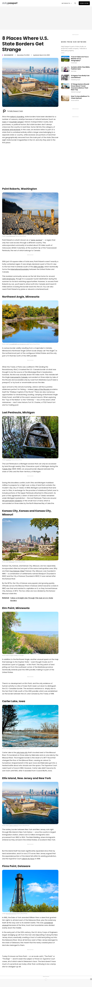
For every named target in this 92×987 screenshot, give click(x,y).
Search (75, 3)
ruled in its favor (28, 859)
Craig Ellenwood (10, 236)
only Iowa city (22, 752)
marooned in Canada (18, 377)
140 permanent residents (12, 501)
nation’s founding (17, 116)
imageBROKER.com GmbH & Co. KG (19, 344)
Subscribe (84, 3)
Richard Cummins (11, 913)
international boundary (20, 269)
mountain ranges (16, 122)
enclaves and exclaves (11, 129)
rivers (4, 122)
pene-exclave (36, 240)
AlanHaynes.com (14, 748)
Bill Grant (11, 562)
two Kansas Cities (17, 571)
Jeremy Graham (13, 825)
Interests (66, 3)
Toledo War (7, 469)
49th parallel (38, 267)
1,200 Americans (8, 279)
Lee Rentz (8, 460)
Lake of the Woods (41, 389)
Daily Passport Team (16, 111)
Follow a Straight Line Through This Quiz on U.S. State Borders (31, 599)
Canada (21, 664)
